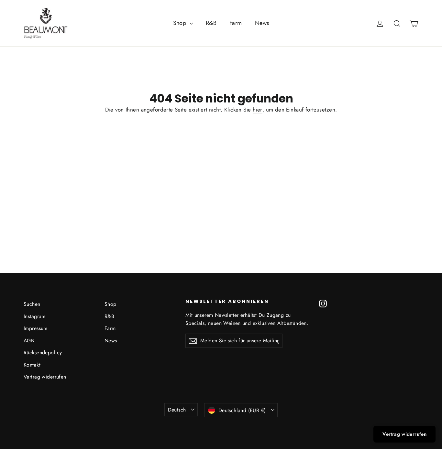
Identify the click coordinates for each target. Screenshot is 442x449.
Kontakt (32, 365)
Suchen (32, 304)
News (262, 23)
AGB (29, 340)
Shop (180, 23)
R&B (211, 23)
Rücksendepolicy (43, 352)
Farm (235, 23)
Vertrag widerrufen (45, 376)
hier (257, 109)
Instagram (35, 316)
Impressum (36, 328)
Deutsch (177, 409)
